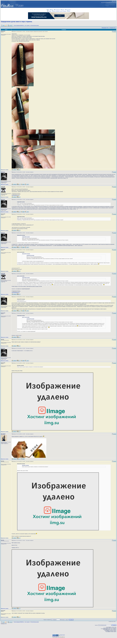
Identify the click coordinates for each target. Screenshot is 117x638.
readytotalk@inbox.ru (16, 195)
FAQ (48, 9)
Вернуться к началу (4, 169)
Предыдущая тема (105, 27)
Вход (69, 11)
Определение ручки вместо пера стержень (16, 21)
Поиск (52, 9)
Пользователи (57, 9)
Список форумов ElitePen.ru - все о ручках (22, 25)
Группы (63, 9)
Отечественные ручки (35, 25)
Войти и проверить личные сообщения (59, 11)
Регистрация (68, 9)
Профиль (49, 11)
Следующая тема (112, 27)
